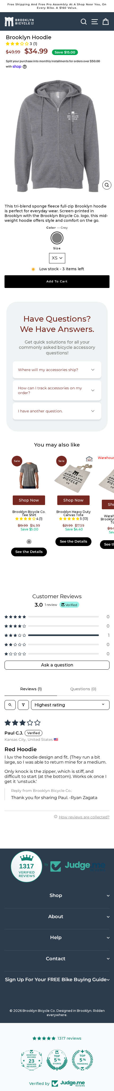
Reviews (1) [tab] (31, 689)
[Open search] (10, 705)
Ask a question (57, 665)
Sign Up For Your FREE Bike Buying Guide (56, 979)
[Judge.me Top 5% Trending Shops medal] (82, 1060)
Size (56, 248)
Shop (56, 895)
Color (57, 227)
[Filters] (23, 705)
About (55, 916)
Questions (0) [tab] (83, 689)
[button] (17, 43)
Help (56, 937)
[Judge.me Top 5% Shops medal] (57, 1060)
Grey (57, 238)
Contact (55, 959)
